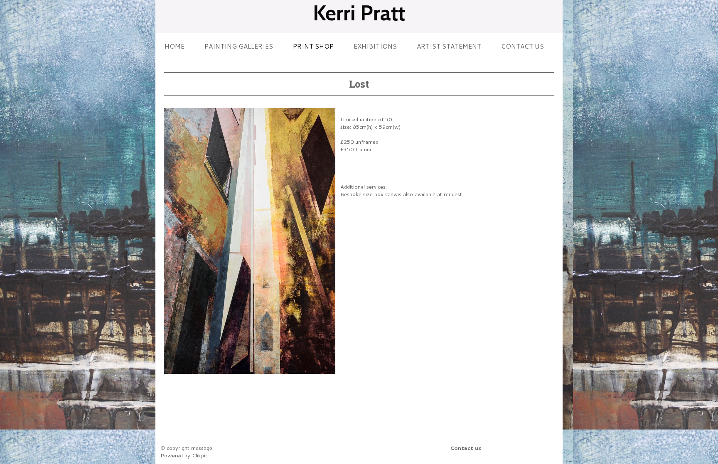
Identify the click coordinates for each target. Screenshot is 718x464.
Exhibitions (375, 46)
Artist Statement (449, 46)
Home (174, 46)
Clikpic (200, 455)
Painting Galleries (238, 46)
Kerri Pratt (359, 13)
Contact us (522, 46)
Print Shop (313, 46)
